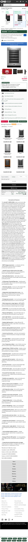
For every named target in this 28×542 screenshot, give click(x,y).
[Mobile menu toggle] (1, 5)
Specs (14, 461)
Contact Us (4, 503)
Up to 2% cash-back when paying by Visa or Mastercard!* (13, 100)
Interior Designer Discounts (10, 115)
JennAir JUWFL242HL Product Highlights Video (11, 495)
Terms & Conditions (6, 506)
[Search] (26, 5)
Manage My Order (6, 510)
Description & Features (14, 200)
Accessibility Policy (19, 508)
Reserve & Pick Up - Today (10, 112)
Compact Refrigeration (13, 28)
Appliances (2, 28)
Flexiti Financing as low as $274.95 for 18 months (15, 118)
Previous (2, 71)
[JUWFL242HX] (7, 163)
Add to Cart (4, 121)
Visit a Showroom (23, 121)
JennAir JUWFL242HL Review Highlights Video (11, 496)
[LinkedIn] (2, 520)
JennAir (7, 29)
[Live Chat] (20, 1)
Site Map (4, 514)
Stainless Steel (20, 168)
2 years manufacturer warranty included (13, 103)
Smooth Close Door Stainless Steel (7, 153)
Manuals (14, 464)
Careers (16, 506)
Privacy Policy (5, 508)
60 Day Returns (8, 109)
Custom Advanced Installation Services (13, 106)
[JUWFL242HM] (20, 147)
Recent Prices (25, 80)
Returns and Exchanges (20, 505)
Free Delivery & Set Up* (9, 93)
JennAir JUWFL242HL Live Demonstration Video (11, 493)
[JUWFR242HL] (20, 163)
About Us (4, 501)
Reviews (14, 468)
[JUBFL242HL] (7, 132)
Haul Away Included (9, 96)
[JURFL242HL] (7, 147)
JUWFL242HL (10, 29)
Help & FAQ (4, 512)
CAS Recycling (18, 516)
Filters (24, 8)
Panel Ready (7, 168)
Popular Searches (18, 503)
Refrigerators (7, 28)
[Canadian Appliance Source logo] (7, 1)
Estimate (14, 184)
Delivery (14, 481)
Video (14, 466)
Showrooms (4, 505)
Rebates (14, 471)
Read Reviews (4, 126)
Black (20, 153)
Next (26, 71)
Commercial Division (19, 510)
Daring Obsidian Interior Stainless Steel (7, 138)
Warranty (14, 473)
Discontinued (17, 501)
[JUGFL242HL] (20, 132)
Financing (14, 476)
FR (23, 1)
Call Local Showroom (14, 121)
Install (14, 478)
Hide (7, 9)
